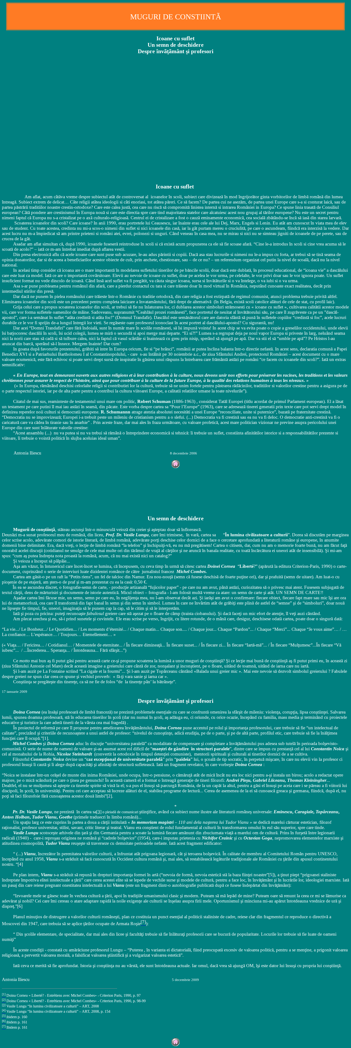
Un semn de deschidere (176, 45)
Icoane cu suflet (175, 38)
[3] (98, 811)
